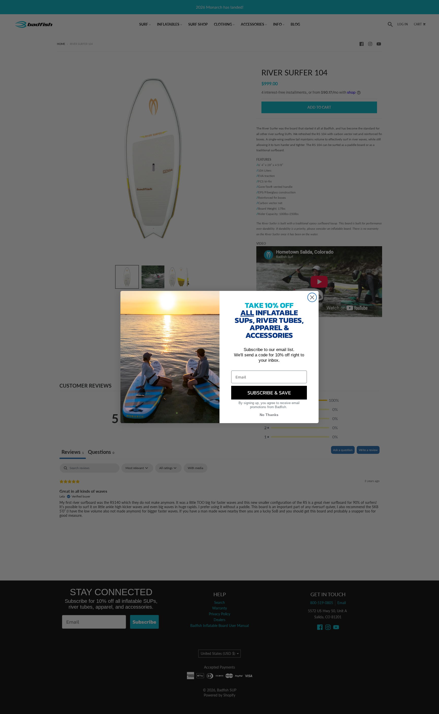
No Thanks (269, 415)
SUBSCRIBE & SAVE (269, 392)
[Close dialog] (312, 297)
